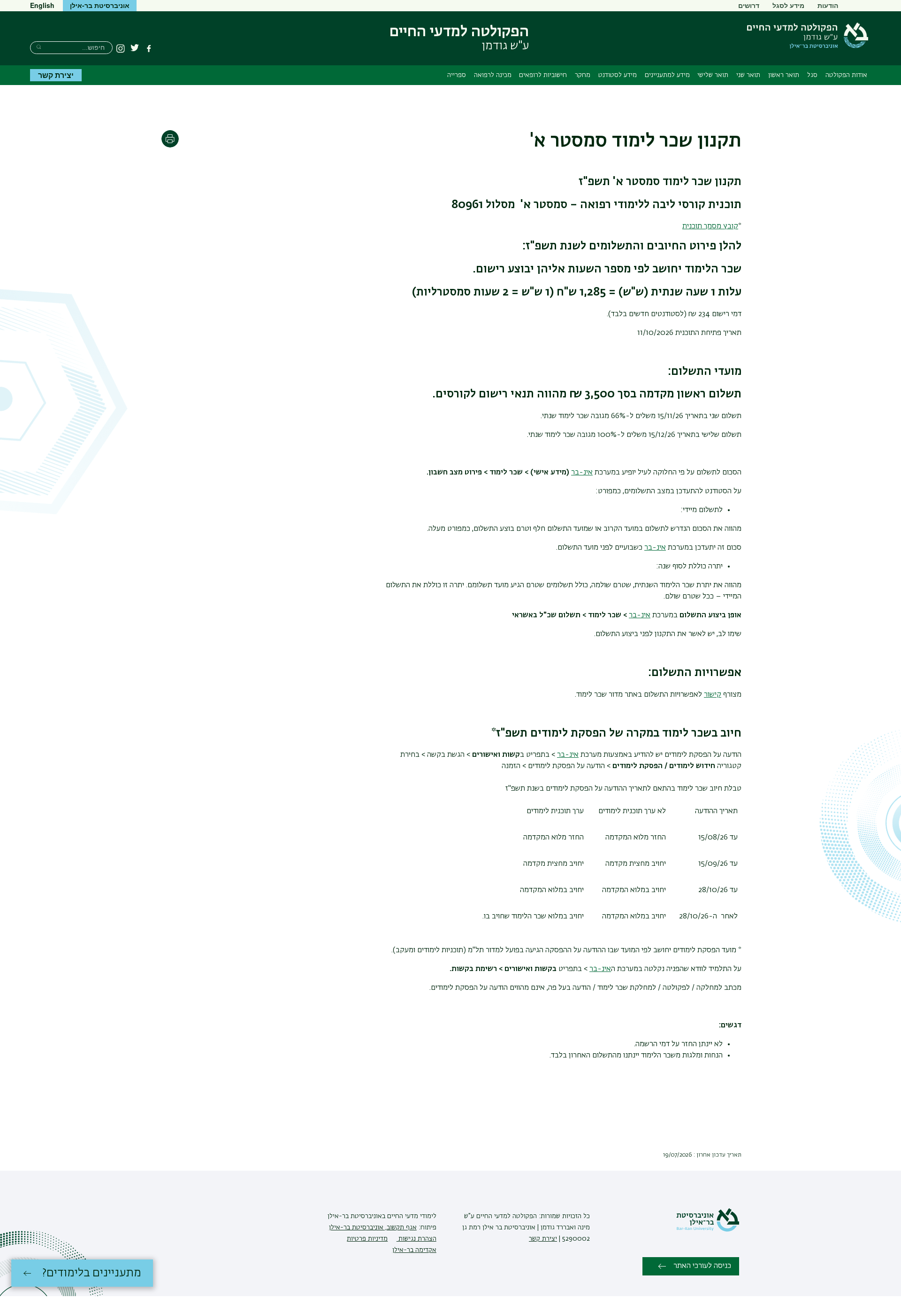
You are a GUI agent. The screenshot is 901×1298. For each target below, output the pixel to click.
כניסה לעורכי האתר (702, 1266)
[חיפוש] (39, 47)
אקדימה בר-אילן (414, 1250)
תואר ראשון (783, 75)
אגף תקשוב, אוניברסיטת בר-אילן (373, 1227)
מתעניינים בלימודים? (91, 1273)
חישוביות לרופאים (543, 75)
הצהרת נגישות (416, 1239)
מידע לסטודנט (617, 75)
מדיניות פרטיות (367, 1239)
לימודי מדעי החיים (410, 1216)
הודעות (827, 5)
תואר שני (748, 75)
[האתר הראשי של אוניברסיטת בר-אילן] (707, 1230)
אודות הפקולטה (846, 75)
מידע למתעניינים (667, 75)
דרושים (748, 5)
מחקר (582, 75)
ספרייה (456, 75)
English (42, 5)
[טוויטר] (134, 48)
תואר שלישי (712, 75)
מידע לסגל (788, 5)
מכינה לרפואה (493, 75)
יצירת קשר (56, 75)
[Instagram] (120, 48)
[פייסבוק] (149, 48)
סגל (812, 75)
